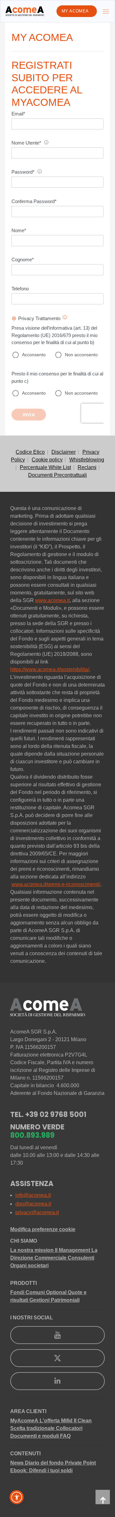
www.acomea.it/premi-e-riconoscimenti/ (56, 884)
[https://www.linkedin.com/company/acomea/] (57, 1381)
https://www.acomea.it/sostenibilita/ (49, 669)
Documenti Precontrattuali (57, 475)
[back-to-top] (103, 1497)
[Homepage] (24, 11)
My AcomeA (75, 11)
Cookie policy (47, 459)
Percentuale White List (45, 467)
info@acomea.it (33, 1195)
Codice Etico (30, 452)
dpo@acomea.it (33, 1204)
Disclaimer (63, 452)
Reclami (87, 467)
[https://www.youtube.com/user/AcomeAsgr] (57, 1335)
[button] (16, 1497)
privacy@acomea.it (37, 1212)
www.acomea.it (52, 600)
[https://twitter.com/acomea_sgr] (57, 1358)
